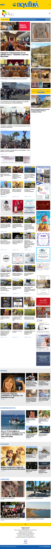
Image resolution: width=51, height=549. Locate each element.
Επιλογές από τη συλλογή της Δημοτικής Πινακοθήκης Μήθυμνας (29, 190)
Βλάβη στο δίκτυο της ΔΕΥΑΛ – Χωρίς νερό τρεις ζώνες (21, 19)
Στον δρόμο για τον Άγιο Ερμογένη (7, 498)
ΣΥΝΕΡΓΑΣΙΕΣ (4, 479)
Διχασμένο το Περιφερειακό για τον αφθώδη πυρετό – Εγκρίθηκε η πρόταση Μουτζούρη (14, 54)
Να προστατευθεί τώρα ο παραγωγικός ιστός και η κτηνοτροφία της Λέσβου (29, 318)
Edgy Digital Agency (47, 546)
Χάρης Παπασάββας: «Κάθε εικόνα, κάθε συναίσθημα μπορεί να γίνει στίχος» (44, 399)
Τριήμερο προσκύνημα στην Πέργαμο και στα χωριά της (16, 288)
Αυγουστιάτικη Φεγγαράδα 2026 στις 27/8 (31, 471)
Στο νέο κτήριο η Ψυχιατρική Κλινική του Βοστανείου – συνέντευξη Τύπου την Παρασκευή (5, 242)
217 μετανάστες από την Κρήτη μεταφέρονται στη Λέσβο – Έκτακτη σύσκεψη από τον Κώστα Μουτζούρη (14, 102)
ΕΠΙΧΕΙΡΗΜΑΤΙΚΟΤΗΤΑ (8, 408)
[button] (50, 13)
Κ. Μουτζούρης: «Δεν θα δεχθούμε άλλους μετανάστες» (13, 78)
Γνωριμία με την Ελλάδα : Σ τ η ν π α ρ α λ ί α (35, 518)
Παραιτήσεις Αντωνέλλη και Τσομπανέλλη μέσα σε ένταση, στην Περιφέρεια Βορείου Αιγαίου (5, 226)
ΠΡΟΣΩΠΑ (3, 371)
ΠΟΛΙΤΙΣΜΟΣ (4, 444)
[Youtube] (4, 4)
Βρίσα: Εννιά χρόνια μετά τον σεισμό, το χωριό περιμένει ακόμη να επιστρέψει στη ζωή (40, 111)
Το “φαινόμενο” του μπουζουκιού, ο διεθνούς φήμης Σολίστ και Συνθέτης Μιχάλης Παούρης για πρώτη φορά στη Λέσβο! (31, 383)
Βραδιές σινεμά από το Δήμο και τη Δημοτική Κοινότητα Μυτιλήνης (16, 190)
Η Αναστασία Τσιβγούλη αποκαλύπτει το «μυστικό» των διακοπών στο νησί (12, 395)
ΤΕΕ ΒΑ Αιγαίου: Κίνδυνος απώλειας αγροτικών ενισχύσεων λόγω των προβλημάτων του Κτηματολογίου (5, 333)
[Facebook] (2, 4)
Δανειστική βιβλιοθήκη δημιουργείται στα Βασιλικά (29, 274)
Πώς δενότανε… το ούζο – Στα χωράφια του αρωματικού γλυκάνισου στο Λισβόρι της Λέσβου (44, 383)
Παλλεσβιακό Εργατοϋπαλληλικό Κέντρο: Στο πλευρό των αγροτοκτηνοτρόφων (5, 289)
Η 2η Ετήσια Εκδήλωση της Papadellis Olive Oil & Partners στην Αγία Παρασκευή (29, 333)
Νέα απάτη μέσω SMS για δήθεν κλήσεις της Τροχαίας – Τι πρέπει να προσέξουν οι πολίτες (5, 275)
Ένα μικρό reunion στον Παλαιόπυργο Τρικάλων (10, 518)
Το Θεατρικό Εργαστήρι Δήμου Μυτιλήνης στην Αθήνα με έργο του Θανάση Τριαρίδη (17, 226)
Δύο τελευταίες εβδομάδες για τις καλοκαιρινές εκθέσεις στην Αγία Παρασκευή (44, 456)
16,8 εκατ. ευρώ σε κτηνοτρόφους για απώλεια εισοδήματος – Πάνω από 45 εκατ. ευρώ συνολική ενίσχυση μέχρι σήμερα (29, 227)
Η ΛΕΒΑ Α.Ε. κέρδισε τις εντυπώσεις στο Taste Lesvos (5, 318)
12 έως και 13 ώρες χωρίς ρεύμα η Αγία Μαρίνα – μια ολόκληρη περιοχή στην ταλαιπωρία (17, 242)
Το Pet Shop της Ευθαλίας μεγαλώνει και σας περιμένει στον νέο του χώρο (17, 318)
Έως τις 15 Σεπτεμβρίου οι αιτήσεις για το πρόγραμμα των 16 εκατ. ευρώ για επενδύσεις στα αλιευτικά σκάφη (29, 176)
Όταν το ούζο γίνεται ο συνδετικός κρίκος (43, 435)
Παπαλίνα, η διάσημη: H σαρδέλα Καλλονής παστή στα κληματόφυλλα (17, 274)
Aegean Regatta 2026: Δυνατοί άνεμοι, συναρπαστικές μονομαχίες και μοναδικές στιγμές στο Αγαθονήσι (29, 289)
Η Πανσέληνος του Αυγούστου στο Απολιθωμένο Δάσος (43, 471)
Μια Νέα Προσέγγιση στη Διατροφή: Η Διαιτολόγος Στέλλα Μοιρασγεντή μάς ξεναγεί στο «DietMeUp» (31, 400)
